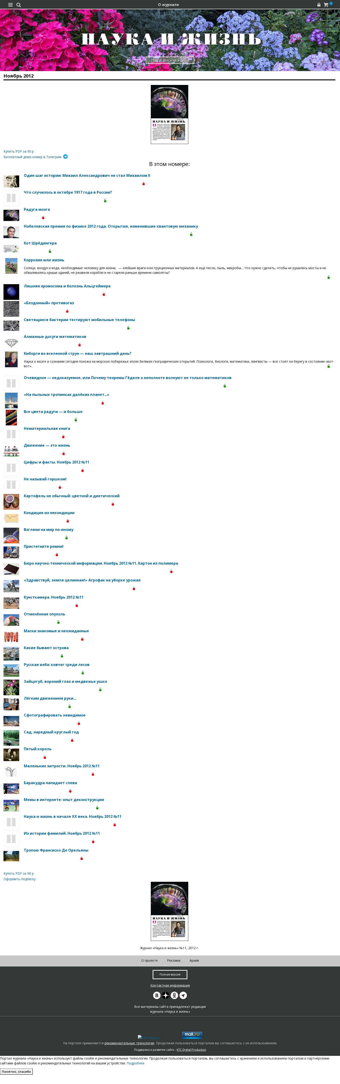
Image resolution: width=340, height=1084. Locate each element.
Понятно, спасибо (16, 1071)
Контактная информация (170, 985)
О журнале (168, 4)
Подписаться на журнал (170, 60)
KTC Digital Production (191, 1050)
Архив (194, 960)
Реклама (173, 960)
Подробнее (136, 1063)
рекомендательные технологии (129, 1043)
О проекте (149, 960)
